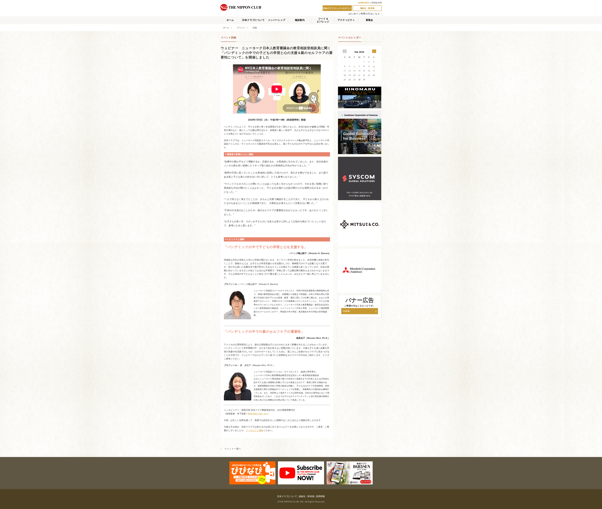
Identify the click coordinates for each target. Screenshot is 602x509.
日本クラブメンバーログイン (337, 8)
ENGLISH (377, 2)
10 (374, 66)
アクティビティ (346, 20)
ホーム (230, 20)
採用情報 (320, 496)
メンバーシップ (276, 20)
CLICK (359, 311)
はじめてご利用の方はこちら (364, 13)
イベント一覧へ (231, 448)
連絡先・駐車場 (367, 8)
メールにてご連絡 (254, 430)
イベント (241, 27)
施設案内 (300, 20)
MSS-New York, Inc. (257, 413)
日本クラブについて (253, 20)
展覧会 (369, 20)
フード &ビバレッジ (323, 20)
